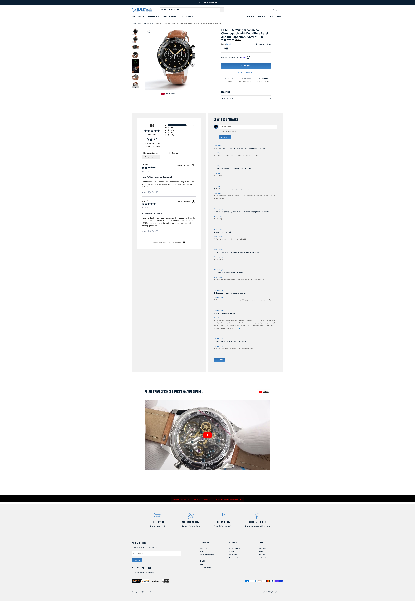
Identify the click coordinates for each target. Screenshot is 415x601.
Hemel (228, 44)
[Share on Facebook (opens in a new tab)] (149, 193)
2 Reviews (238, 40)
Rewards (280, 16)
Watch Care (262, 16)
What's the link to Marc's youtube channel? (231, 341)
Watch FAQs (262, 548)
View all (219, 360)
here (238, 328)
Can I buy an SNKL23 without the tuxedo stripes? (233, 168)
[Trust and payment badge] (140, 581)
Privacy (202, 558)
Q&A (201, 564)
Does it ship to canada (224, 232)
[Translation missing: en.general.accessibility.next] (263, 2)
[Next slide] (135, 87)
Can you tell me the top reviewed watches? (231, 293)
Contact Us (262, 558)
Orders (231, 551)
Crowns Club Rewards (237, 558)
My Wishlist (233, 555)
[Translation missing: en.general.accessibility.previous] (151, 2)
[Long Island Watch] (143, 10)
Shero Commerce (277, 592)
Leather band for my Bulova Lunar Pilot (229, 273)
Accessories (186, 16)
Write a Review (151, 157)
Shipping (261, 555)
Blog (271, 16)
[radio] (179, 125)
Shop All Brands (205, 567)
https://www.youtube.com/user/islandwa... (240, 348)
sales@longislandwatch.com (147, 572)
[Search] (222, 9)
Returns (261, 551)
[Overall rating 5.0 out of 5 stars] (227, 40)
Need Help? (251, 16)
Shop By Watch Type (169, 16)
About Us (203, 548)
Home (134, 23)
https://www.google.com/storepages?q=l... (258, 300)
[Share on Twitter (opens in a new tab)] (153, 192)
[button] (135, 31)
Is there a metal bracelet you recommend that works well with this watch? (242, 148)
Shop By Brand (137, 16)
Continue (225, 137)
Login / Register (234, 548)
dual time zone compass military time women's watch (234, 189)
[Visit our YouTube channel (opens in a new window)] (263, 392)
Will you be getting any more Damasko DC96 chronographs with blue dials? (242, 212)
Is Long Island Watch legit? (225, 313)
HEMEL (152, 23)
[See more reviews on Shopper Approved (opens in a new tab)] (156, 192)
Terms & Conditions (207, 555)
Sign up (137, 560)
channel (221, 348)
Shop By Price (152, 16)
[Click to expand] (149, 32)
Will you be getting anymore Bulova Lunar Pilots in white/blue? (238, 252)
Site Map (203, 561)
